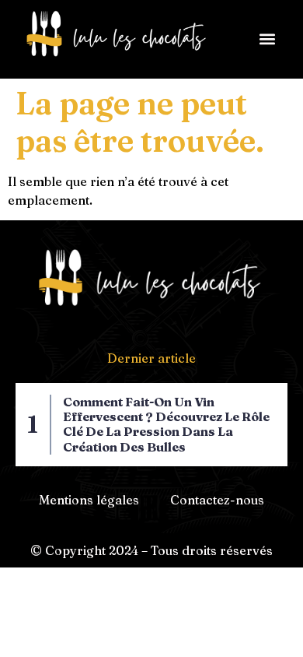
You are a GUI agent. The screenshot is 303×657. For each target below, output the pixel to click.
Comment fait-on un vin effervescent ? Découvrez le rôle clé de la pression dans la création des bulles (166, 424)
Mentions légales (89, 500)
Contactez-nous (217, 500)
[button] (267, 39)
